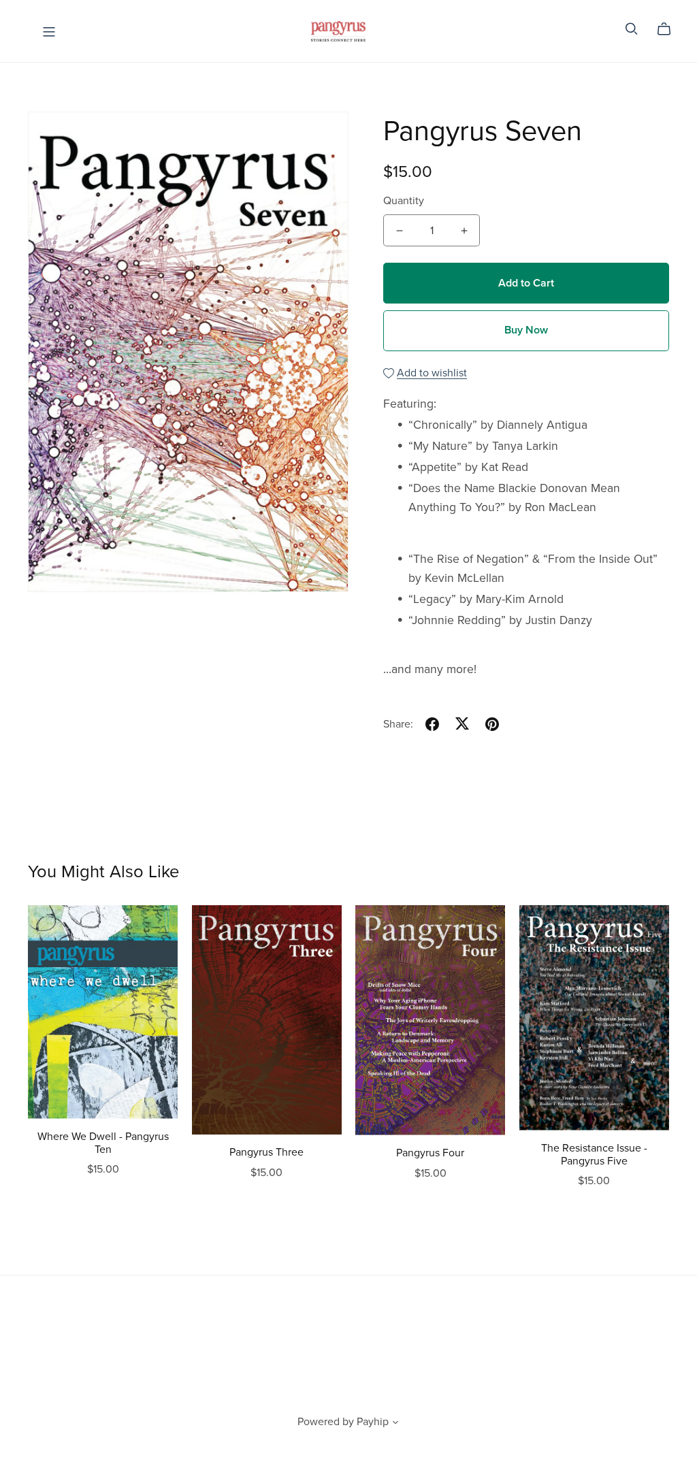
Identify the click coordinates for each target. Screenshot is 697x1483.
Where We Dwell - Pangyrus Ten (103, 1143)
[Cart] (669, 29)
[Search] (632, 28)
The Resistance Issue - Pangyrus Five (594, 1154)
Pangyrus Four (430, 1153)
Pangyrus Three (266, 1152)
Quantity (403, 201)
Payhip (373, 1422)
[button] (395, 1424)
